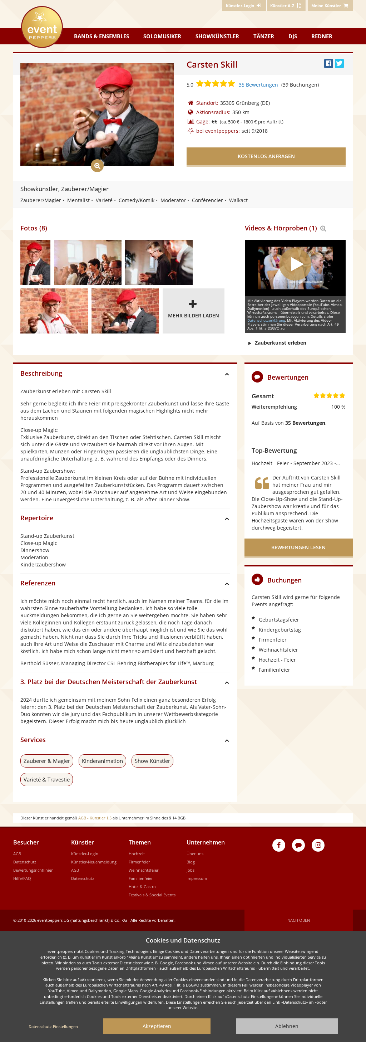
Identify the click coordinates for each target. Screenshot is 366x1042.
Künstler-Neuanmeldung (94, 862)
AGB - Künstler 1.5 (95, 818)
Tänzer (263, 36)
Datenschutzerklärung (266, 320)
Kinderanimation (102, 760)
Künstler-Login (84, 853)
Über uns (195, 853)
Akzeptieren (157, 1026)
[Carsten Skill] (35, 262)
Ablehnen (286, 1026)
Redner (321, 36)
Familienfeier (141, 878)
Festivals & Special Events (152, 894)
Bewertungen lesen (298, 547)
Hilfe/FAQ (22, 878)
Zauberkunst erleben (280, 342)
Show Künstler (152, 760)
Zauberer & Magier (47, 760)
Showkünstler (217, 36)
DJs (292, 36)
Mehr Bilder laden (193, 315)
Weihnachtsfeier (143, 870)
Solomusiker (162, 36)
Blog (191, 862)
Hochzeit (137, 853)
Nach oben (298, 920)
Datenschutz (24, 862)
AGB (17, 853)
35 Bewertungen (258, 84)
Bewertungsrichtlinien (33, 870)
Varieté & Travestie (47, 779)
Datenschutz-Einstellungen (53, 1026)
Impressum (197, 878)
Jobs (190, 870)
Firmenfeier (139, 862)
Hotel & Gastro (142, 886)
